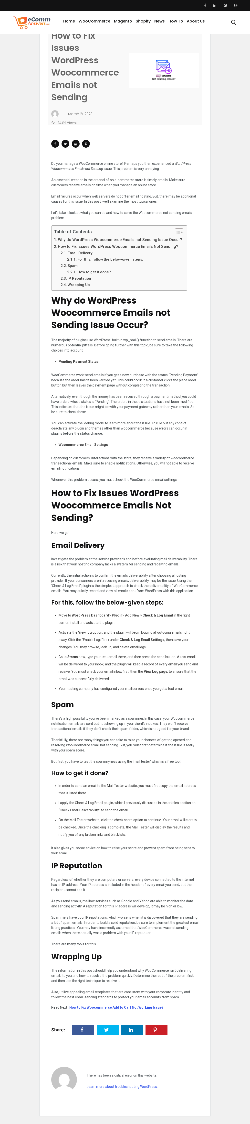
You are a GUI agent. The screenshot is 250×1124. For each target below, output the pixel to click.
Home (69, 21)
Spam (73, 266)
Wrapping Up (79, 285)
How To (175, 21)
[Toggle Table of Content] (176, 232)
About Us (196, 21)
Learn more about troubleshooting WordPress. (122, 1087)
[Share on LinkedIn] (76, 144)
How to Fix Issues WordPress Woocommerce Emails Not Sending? (118, 246)
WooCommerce (94, 21)
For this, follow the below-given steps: (110, 259)
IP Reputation (79, 278)
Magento (123, 21)
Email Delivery (80, 253)
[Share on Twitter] (65, 144)
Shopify (143, 21)
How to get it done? (94, 272)
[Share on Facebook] (55, 144)
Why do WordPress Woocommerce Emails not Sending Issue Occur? (120, 239)
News (159, 21)
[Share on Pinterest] (86, 144)
